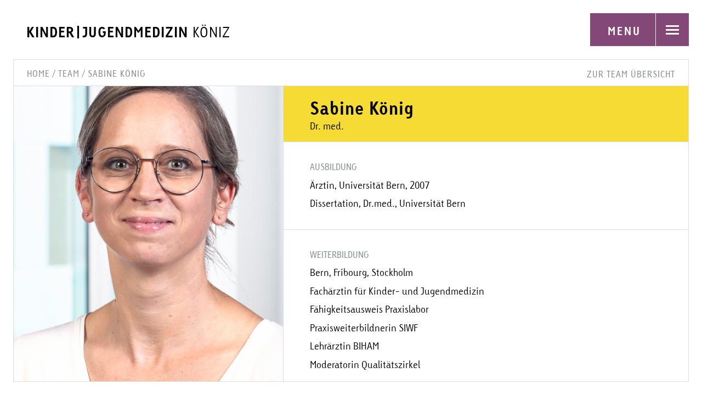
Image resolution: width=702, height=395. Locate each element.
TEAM (69, 74)
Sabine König (116, 74)
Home (38, 74)
